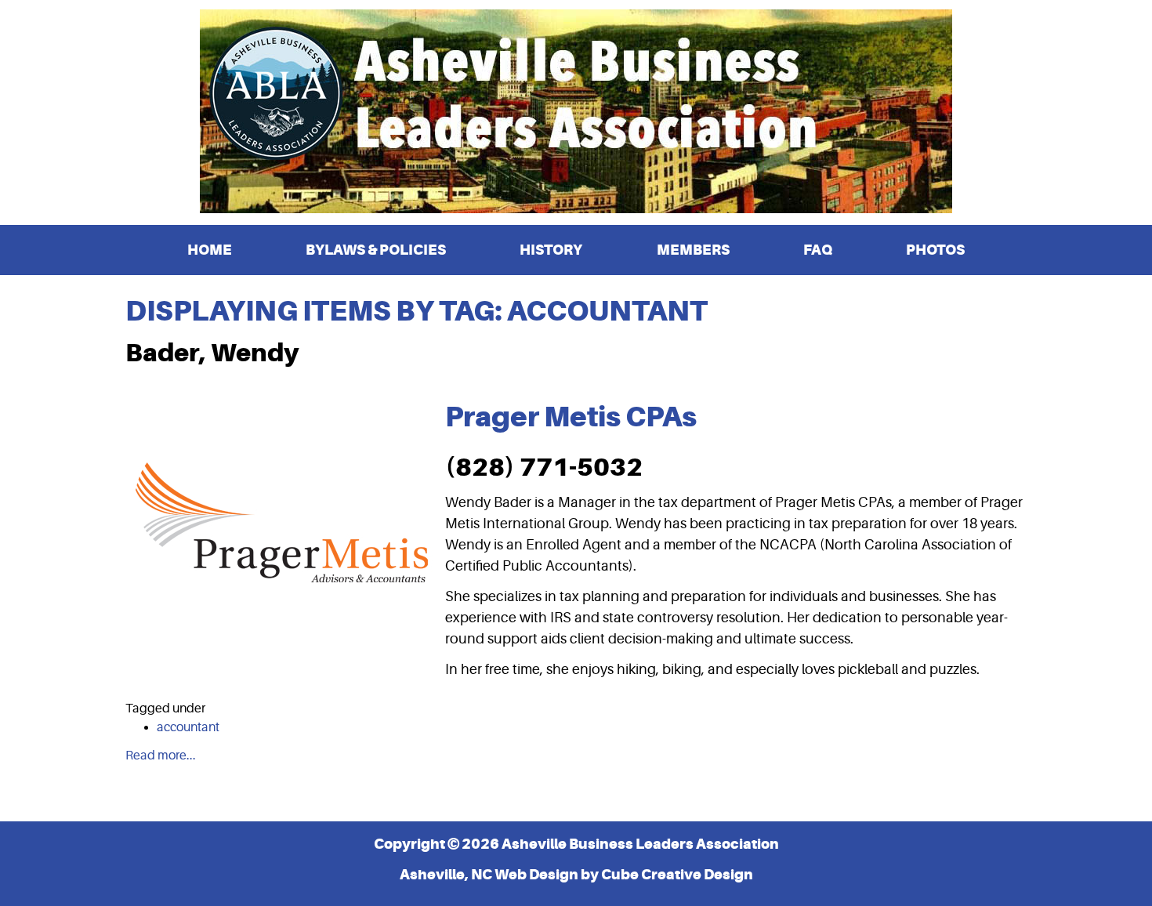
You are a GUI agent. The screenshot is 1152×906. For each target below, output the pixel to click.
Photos (935, 249)
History (551, 249)
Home (209, 249)
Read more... (160, 755)
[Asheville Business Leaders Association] (576, 111)
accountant (188, 727)
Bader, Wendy (212, 353)
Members (693, 249)
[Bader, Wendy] (282, 534)
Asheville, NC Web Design (489, 874)
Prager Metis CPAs (571, 416)
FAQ (817, 249)
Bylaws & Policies (376, 249)
